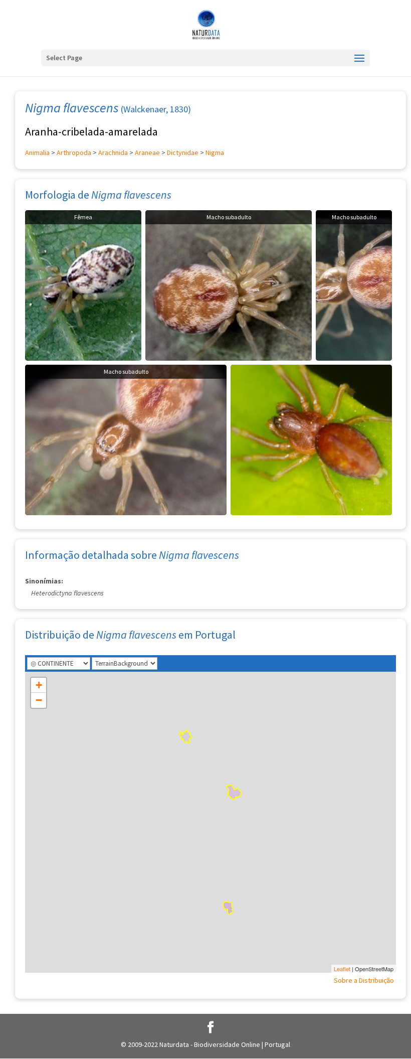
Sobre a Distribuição (364, 980)
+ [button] (39, 685)
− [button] (39, 700)
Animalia (37, 152)
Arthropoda (74, 152)
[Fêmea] (83, 284)
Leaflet (342, 969)
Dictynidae (182, 152)
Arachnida (113, 152)
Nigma (215, 152)
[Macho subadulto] (228, 284)
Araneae (147, 152)
